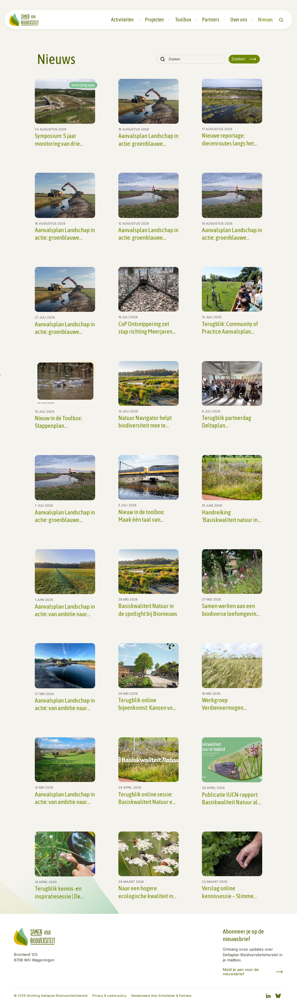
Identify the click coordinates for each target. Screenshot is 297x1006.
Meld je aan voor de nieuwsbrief (241, 971)
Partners (210, 19)
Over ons (238, 19)
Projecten (154, 19)
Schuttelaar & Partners (174, 996)
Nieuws (265, 19)
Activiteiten (122, 19)
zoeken (281, 20)
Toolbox (183, 19)
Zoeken (238, 59)
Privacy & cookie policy (109, 996)
